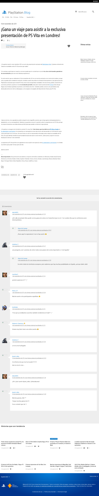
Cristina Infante (10, 45)
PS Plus (21, 17)
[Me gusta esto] (14, 448)
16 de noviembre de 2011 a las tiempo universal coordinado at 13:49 (29, 394)
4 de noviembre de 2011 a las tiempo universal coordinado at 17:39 (29, 214)
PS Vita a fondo (54, 129)
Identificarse (82, 12)
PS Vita (51, 84)
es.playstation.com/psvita (8, 131)
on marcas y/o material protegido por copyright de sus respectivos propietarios (55, 486)
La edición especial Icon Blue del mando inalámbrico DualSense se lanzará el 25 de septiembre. (85, 443)
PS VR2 (7, 17)
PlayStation (19, 12)
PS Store (16, 17)
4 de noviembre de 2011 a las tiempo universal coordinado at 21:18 (34, 260)
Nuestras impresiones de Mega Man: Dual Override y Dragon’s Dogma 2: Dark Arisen (60, 465)
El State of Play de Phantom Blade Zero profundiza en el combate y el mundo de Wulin (60, 443)
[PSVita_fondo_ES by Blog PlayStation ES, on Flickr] (32, 55)
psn (19, 174)
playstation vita (14, 174)
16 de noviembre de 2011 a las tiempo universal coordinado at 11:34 (29, 377)
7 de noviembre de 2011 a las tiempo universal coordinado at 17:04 (29, 342)
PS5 (3, 17)
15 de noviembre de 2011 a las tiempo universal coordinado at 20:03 (29, 358)
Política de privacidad (50, 491)
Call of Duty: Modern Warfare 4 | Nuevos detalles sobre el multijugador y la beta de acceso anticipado (85, 466)
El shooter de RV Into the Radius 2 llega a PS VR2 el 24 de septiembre (12, 465)
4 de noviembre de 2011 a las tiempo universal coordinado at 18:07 (34, 230)
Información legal (62, 491)
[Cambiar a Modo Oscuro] (76, 12)
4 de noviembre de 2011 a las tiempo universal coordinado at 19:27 (29, 246)
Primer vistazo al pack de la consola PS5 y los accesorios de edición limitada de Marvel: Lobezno (12, 443)
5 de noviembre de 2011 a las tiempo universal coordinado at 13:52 (28, 276)
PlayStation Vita (46, 64)
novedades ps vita (5, 174)
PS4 (11, 17)
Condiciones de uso (37, 491)
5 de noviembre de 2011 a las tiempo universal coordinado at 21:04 (29, 292)
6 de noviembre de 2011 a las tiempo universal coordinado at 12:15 (28, 309)
